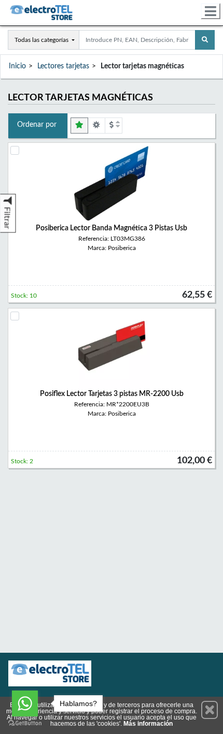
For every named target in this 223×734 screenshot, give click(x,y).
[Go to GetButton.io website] (24, 723)
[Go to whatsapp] (25, 703)
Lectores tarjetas (63, 66)
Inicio (17, 66)
